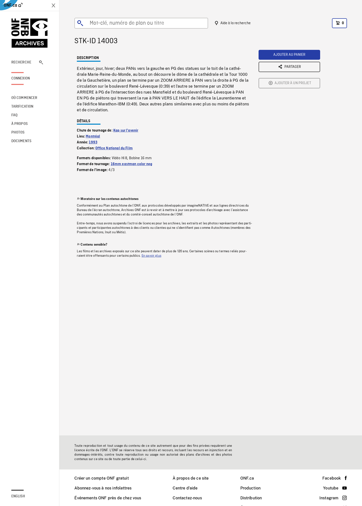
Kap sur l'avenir (125, 131)
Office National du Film (114, 148)
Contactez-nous (187, 498)
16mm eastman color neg (131, 164)
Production (250, 488)
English (18, 496)
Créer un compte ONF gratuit (101, 478)
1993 (93, 142)
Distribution (251, 498)
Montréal (93, 136)
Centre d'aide (185, 488)
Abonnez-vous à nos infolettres (103, 488)
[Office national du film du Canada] (29, 33)
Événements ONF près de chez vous (107, 498)
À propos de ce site (191, 478)
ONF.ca (247, 478)
